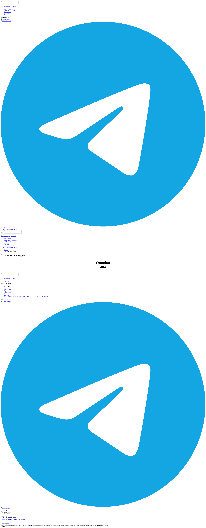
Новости (6, 13)
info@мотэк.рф (6, 227)
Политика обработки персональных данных (13, 519)
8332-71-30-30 (6, 19)
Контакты (6, 15)
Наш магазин (7, 9)
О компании (7, 12)
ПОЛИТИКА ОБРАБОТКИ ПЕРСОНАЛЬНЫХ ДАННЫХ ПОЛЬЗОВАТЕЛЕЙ (26, 296)
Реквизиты (4, 520)
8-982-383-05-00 (6, 21)
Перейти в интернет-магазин (9, 229)
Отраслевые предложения (11, 10)
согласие (28, 525)
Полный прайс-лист (6, 516)
